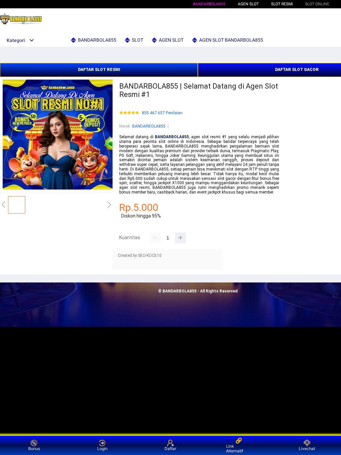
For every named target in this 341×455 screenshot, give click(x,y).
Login (102, 448)
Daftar (170, 448)
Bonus (34, 448)
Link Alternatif (234, 448)
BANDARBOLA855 (209, 4)
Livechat (307, 448)
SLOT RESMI (282, 4)
